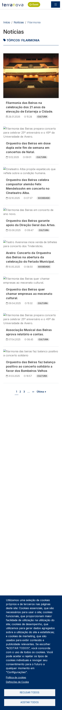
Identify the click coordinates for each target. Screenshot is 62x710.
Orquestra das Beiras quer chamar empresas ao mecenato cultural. (29, 294)
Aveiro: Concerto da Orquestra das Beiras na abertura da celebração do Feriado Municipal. (30, 257)
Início (6, 22)
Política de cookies (16, 677)
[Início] (13, 4)
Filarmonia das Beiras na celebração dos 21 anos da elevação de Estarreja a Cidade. (29, 107)
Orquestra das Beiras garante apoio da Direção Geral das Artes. (30, 223)
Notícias (19, 22)
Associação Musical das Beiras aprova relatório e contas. (29, 332)
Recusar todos (29, 692)
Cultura (42, 116)
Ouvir (35, 4)
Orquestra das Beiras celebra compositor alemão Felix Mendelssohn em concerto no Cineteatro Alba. (27, 186)
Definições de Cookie (17, 682)
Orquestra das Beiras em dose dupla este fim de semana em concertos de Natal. (28, 148)
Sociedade (44, 198)
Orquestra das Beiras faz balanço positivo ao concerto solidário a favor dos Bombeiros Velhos (30, 366)
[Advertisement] (31, 431)
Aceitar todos (30, 702)
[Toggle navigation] (55, 4)
